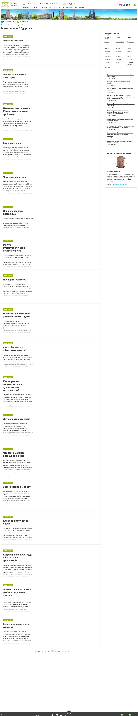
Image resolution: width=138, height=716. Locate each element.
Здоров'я (130, 37)
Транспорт (130, 42)
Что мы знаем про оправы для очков (13, 454)
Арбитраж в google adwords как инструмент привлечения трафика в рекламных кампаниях (120, 134)
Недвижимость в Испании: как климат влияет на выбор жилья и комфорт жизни (121, 126)
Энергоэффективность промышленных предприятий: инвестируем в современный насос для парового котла (120, 97)
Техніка (118, 37)
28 (62, 651)
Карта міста (53, 7)
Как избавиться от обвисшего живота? (14, 349)
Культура (130, 51)
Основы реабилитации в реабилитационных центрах (17, 592)
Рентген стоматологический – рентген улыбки (15, 248)
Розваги (129, 45)
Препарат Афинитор (14, 279)
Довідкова (69, 7)
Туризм (107, 42)
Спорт (129, 48)
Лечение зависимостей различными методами (16, 315)
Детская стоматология (16, 419)
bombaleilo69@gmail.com (119, 184)
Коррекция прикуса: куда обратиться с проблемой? (17, 557)
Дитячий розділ (130, 63)
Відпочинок (119, 45)
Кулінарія (107, 59)
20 (35, 651)
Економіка (108, 56)
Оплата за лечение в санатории (14, 76)
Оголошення (43, 7)
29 (65, 651)
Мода (129, 56)
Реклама (107, 67)
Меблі (118, 48)
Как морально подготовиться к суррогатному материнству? (13, 386)
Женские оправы (13, 40)
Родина (129, 59)
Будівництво (108, 45)
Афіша (56, 3)
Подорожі (108, 62)
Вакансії (26, 7)
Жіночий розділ (107, 52)
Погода (61, 7)
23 (45, 651)
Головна (30, 3)
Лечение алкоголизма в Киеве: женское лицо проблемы (16, 111)
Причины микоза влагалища (13, 212)
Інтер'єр (118, 56)
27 (59, 651)
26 (55, 651)
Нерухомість (79, 7)
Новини (44, 3)
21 (39, 651)
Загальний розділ (108, 37)
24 (49, 651)
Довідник (70, 3)
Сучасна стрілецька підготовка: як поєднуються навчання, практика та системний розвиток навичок (117, 112)
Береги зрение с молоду (17, 486)
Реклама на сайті (6, 715)
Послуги (118, 59)
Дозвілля (34, 7)
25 (52, 651)
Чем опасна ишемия (14, 177)
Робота (118, 62)
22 (42, 651)
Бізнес (107, 48)
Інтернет (118, 51)
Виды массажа (12, 143)
